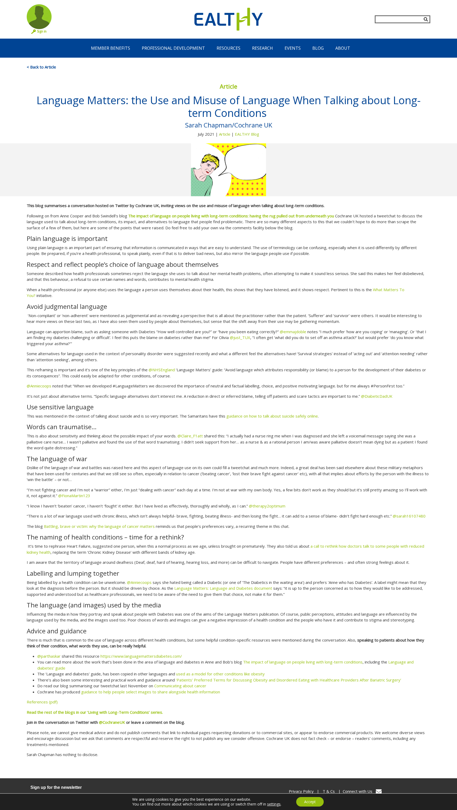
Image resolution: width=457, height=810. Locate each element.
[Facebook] (390, 791)
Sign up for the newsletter (56, 787)
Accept (310, 801)
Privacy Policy (301, 791)
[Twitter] (413, 791)
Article (224, 134)
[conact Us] (379, 791)
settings (274, 804)
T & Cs (329, 791)
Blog (318, 48)
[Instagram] (402, 791)
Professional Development (173, 48)
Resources (228, 48)
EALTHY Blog (247, 134)
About (342, 48)
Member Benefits (110, 48)
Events (293, 48)
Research (262, 48)
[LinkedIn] (424, 791)
